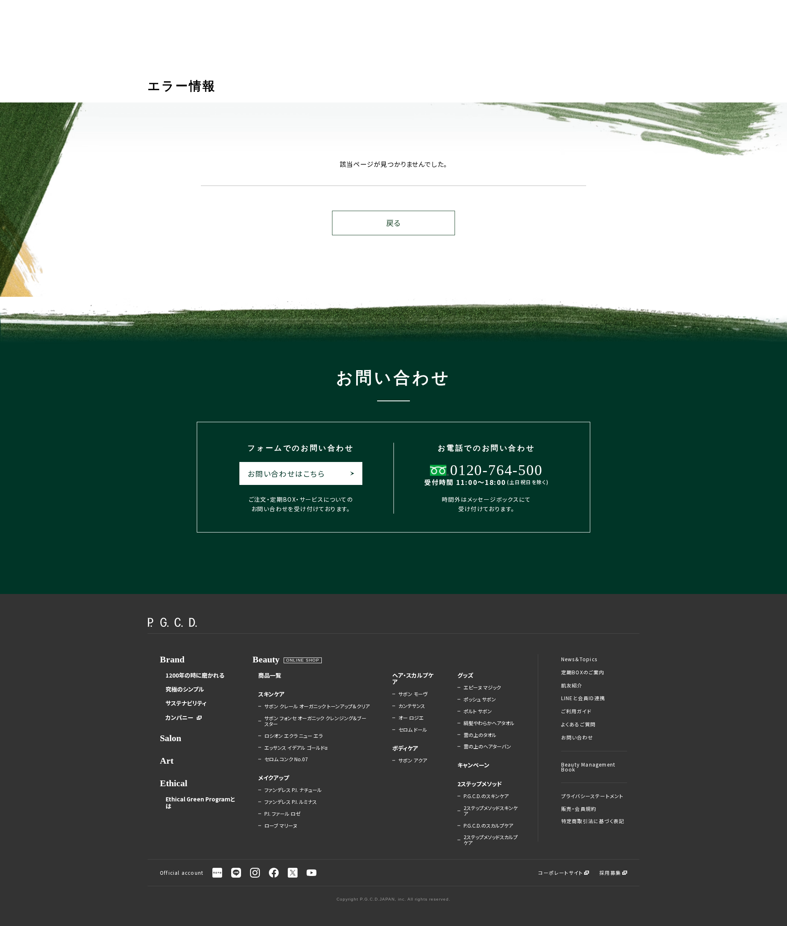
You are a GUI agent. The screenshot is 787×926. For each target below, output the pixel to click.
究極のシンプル (185, 689)
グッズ (465, 675)
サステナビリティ (186, 703)
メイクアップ (273, 777)
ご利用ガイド (576, 711)
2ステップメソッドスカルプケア (491, 840)
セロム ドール (412, 730)
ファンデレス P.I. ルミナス (290, 802)
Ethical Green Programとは (200, 802)
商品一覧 (269, 675)
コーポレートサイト (560, 873)
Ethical (173, 783)
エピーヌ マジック (482, 687)
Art (166, 760)
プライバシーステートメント (592, 796)
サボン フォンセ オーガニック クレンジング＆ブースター (315, 721)
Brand (172, 659)
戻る (393, 222)
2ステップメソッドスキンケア (491, 811)
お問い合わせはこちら (286, 473)
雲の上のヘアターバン (487, 746)
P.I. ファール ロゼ (282, 814)
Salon (170, 738)
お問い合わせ (577, 737)
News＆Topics (579, 659)
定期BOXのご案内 (583, 672)
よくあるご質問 (578, 724)
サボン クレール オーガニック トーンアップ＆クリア (317, 706)
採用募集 (610, 873)
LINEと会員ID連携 (583, 698)
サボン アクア (412, 760)
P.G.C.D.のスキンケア (486, 796)
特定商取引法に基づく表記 (592, 821)
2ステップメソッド (479, 783)
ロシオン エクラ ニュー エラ (293, 736)
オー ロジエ (411, 718)
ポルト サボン (478, 711)
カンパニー (179, 717)
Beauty (266, 659)
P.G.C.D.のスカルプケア (488, 825)
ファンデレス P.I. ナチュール (293, 790)
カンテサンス (411, 706)
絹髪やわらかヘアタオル (489, 723)
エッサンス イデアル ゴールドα (296, 748)
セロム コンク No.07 (286, 759)
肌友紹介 (572, 685)
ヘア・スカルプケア (412, 678)
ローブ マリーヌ (280, 825)
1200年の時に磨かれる (195, 675)
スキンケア (271, 694)
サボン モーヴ (413, 694)
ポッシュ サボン (480, 699)
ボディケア (405, 748)
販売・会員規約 (578, 808)
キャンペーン (473, 765)
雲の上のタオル (480, 735)
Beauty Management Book (588, 767)
